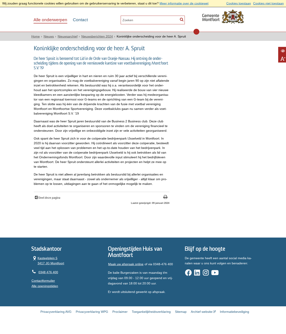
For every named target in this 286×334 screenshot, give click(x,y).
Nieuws (49, 36)
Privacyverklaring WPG (92, 311)
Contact (80, 19)
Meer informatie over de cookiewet (184, 3)
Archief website (201, 311)
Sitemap (181, 311)
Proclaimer (120, 311)
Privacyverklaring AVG (56, 311)
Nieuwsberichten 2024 (97, 36)
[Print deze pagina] (165, 197)
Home (35, 36)
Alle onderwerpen (50, 19)
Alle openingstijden (45, 286)
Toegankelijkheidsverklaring (151, 311)
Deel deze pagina (49, 198)
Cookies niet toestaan (268, 3)
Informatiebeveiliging (234, 311)
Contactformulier (43, 280)
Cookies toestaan (238, 3)
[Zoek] (181, 19)
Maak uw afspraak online (125, 264)
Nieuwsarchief (68, 36)
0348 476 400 (48, 272)
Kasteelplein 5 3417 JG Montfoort (48, 260)
